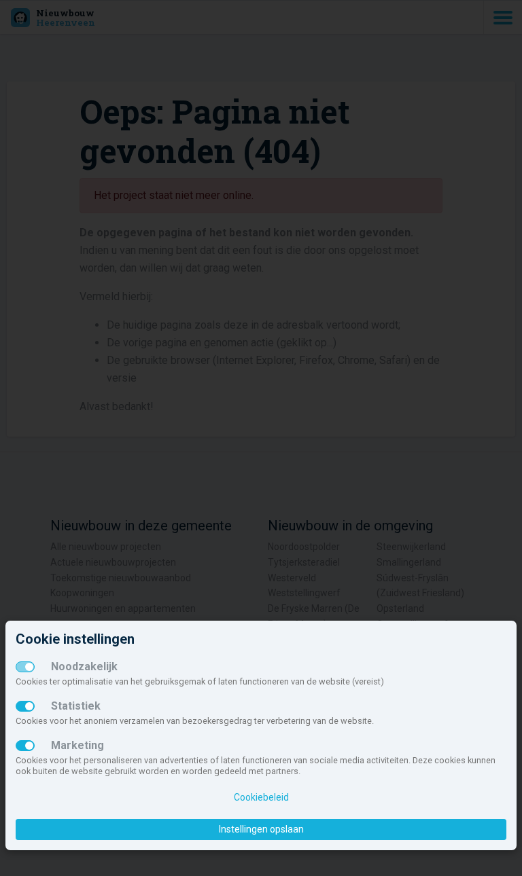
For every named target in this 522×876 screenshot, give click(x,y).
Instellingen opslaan (261, 829)
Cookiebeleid (261, 797)
